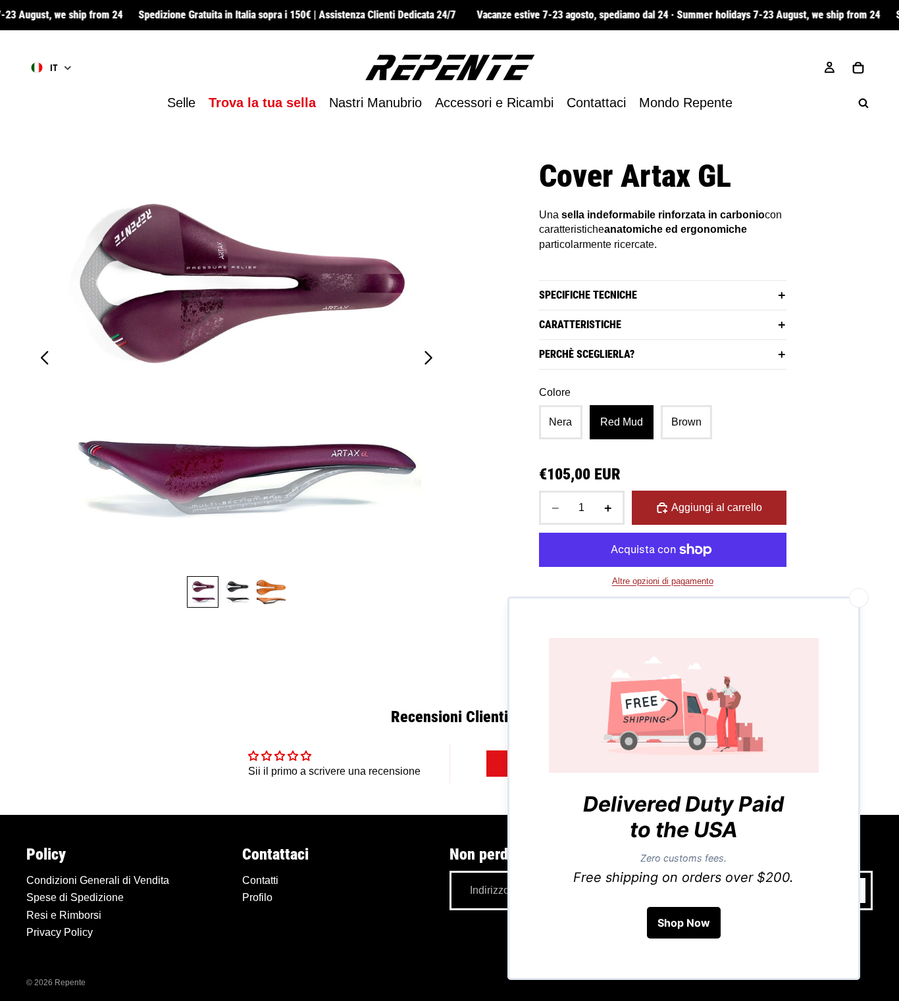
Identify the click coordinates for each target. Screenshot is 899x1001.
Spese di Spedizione (75, 897)
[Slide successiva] (432, 360)
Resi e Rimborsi (63, 915)
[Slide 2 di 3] (236, 591)
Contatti (260, 880)
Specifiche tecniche (588, 295)
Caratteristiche (580, 324)
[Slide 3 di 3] (271, 591)
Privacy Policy (59, 932)
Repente (70, 982)
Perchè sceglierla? (586, 354)
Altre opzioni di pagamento (662, 581)
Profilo (257, 897)
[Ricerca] (863, 103)
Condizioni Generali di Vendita (97, 880)
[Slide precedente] (41, 360)
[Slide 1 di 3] (202, 591)
